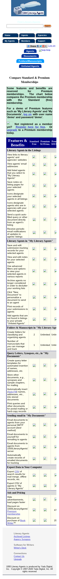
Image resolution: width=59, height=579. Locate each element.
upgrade (12, 130)
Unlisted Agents (30, 66)
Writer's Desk (20, 548)
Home (7, 35)
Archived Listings (22, 536)
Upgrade (18, 559)
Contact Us (19, 556)
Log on (51, 45)
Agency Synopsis (22, 539)
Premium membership (13, 512)
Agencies (42, 35)
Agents (24, 35)
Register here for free (30, 127)
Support (41, 41)
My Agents (10, 41)
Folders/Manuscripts (30, 61)
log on (27, 114)
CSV (17, 471)
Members (25, 41)
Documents (30, 56)
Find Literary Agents (29, 22)
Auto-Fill (12, 391)
